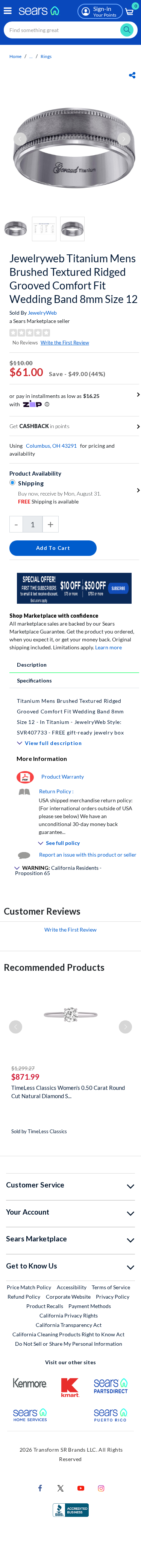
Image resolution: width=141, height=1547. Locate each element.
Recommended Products (54, 967)
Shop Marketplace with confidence (54, 615)
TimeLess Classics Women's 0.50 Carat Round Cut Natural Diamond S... (68, 1091)
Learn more (108, 647)
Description (32, 664)
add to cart (53, 548)
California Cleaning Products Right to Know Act (68, 1334)
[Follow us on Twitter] (60, 1487)
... (31, 56)
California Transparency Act (69, 1325)
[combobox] (71, 29)
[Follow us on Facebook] (40, 1487)
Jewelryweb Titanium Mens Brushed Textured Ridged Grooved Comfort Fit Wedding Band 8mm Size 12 (73, 278)
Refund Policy (24, 1296)
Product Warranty (62, 776)
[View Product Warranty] (25, 776)
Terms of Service (111, 1287)
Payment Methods (89, 1306)
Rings (46, 56)
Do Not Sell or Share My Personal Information (68, 1343)
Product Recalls (44, 1306)
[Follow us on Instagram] (101, 1487)
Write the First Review (65, 343)
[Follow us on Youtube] (80, 1487)
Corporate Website (68, 1296)
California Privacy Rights (68, 1315)
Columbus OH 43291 (51, 445)
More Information (42, 758)
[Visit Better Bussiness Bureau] (71, 1509)
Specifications (34, 680)
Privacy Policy (112, 1296)
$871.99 (25, 1076)
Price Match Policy (29, 1287)
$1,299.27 (23, 1068)
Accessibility (71, 1287)
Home (15, 56)
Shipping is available (48, 501)
